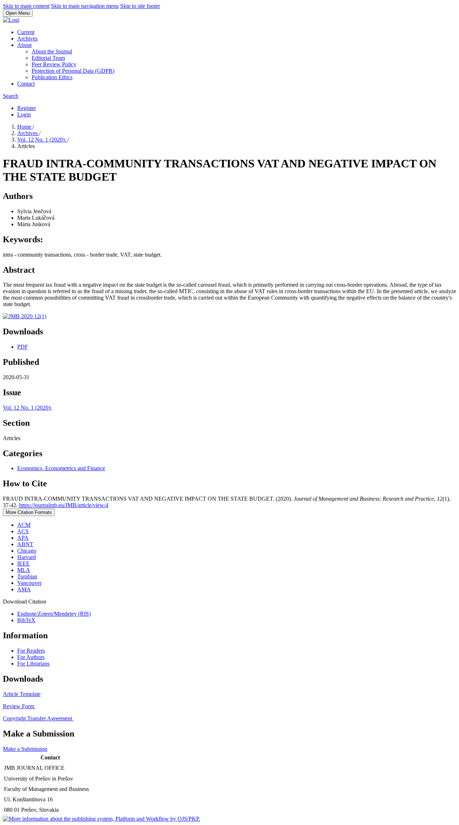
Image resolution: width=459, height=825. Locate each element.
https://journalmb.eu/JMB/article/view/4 (63, 505)
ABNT (25, 544)
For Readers (31, 651)
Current (25, 32)
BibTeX (26, 620)
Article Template (22, 694)
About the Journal (52, 51)
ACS (23, 531)
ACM (23, 525)
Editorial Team (48, 58)
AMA (24, 589)
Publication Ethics (52, 77)
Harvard (26, 557)
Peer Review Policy (54, 64)
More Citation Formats (29, 512)
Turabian (27, 576)
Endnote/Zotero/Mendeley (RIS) (54, 614)
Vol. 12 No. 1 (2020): (42, 140)
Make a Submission (25, 749)
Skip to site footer (140, 6)
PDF (22, 347)
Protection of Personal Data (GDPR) (73, 71)
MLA (23, 570)
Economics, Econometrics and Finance (61, 468)
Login (24, 114)
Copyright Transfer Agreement (38, 718)
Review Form (19, 706)
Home (25, 127)
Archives (27, 38)
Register (26, 108)
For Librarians (33, 664)
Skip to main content (26, 6)
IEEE (23, 564)
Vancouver (29, 583)
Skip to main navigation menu (85, 6)
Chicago (26, 551)
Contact (26, 84)
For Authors (30, 657)
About (24, 45)
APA (23, 538)
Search (10, 96)
